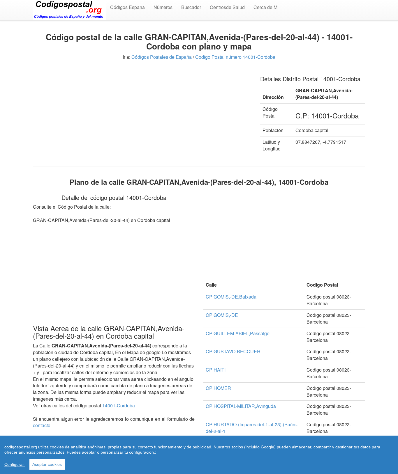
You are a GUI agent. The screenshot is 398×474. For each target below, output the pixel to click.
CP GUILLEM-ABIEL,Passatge (238, 333)
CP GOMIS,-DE (222, 315)
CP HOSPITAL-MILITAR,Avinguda (241, 406)
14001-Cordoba (118, 405)
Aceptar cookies (47, 464)
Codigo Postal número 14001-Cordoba (235, 57)
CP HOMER (218, 388)
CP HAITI (216, 369)
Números (163, 7)
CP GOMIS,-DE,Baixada (231, 296)
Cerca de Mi (266, 7)
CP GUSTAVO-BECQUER (233, 351)
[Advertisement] (142, 110)
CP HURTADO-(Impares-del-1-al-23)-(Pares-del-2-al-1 (252, 427)
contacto (41, 425)
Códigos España (127, 7)
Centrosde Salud (227, 7)
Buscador (191, 7)
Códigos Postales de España (161, 57)
